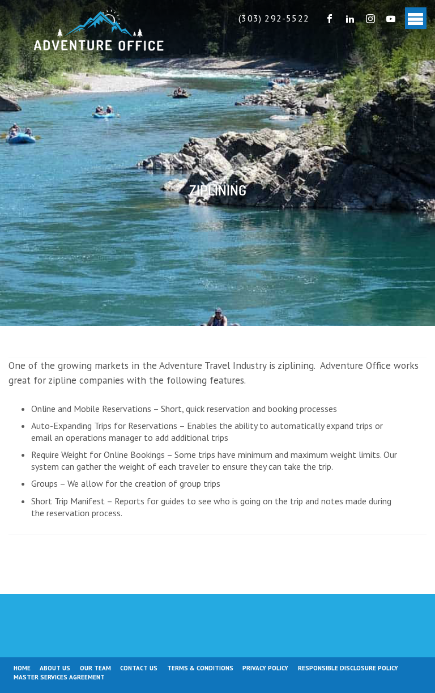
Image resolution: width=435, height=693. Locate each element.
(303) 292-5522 (273, 18)
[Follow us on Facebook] (329, 18)
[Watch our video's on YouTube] (390, 18)
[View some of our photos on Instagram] (370, 18)
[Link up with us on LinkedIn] (350, 18)
